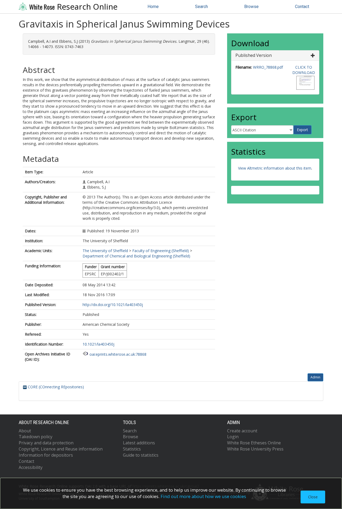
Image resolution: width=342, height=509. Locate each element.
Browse (251, 6)
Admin (315, 377)
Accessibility (30, 467)
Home (153, 6)
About (25, 431)
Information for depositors (46, 455)
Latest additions (139, 443)
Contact (302, 6)
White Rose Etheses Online (254, 443)
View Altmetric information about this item (274, 168)
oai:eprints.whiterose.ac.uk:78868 (118, 354)
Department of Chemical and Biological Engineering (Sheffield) (136, 256)
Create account (242, 431)
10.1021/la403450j (98, 344)
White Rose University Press (255, 449)
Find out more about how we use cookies (203, 496)
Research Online (73, 6)
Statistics (132, 449)
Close (313, 496)
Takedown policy (35, 437)
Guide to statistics (140, 455)
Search (201, 6)
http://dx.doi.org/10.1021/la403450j (113, 304)
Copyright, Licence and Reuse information (61, 449)
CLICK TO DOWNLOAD (303, 70)
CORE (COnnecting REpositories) (55, 386)
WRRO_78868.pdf (268, 67)
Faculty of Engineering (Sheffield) (160, 250)
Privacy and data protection (46, 443)
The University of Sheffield (105, 250)
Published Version (253, 55)
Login (233, 437)
